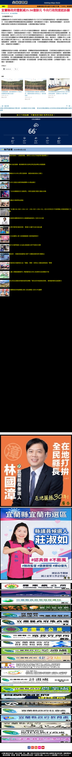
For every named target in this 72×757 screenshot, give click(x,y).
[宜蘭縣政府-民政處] (6, 685)
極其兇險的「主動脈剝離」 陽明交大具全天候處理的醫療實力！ (29, 155)
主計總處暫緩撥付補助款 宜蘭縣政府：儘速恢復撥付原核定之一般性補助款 (35, 93)
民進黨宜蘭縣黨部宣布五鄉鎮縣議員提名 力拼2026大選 (26, 218)
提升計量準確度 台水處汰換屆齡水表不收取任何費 (25, 245)
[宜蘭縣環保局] (36, 603)
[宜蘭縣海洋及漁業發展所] (36, 618)
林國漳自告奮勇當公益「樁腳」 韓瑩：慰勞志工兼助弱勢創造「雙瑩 (30, 263)
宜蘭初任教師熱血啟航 (16, 200)
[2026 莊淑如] (36, 579)
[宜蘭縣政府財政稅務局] (36, 646)
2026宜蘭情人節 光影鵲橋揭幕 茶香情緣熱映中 (23, 236)
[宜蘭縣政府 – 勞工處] (36, 742)
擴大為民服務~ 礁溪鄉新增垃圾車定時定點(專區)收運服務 (27, 164)
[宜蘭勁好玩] (36, 596)
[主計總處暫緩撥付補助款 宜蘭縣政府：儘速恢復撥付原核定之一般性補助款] (35, 84)
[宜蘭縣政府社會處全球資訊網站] (36, 713)
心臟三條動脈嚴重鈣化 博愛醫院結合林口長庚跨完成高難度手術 (29, 272)
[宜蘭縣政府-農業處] (36, 692)
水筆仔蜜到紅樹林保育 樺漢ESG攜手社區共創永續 (25, 227)
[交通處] (36, 654)
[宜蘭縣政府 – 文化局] (36, 728)
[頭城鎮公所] (36, 668)
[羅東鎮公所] (36, 589)
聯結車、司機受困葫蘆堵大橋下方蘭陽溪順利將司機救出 (27, 254)
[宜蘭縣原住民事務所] (36, 735)
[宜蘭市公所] (36, 632)
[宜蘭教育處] (36, 721)
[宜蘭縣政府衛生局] (36, 699)
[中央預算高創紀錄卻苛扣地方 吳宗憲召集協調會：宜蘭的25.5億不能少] (59, 84)
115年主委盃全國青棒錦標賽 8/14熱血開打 (22, 182)
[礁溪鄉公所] (36, 610)
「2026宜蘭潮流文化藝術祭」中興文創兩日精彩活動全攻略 (27, 191)
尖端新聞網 (14, 13)
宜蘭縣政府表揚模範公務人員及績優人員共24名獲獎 (25, 290)
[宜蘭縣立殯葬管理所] (36, 639)
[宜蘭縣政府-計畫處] (36, 683)
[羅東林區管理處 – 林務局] (36, 706)
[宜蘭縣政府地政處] (36, 625)
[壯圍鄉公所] (36, 675)
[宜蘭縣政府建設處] (36, 661)
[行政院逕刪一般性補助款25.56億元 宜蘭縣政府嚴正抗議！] (12, 84)
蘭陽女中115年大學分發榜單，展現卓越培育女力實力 (36, 173)
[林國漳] (36, 506)
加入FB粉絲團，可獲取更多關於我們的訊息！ (36, 115)
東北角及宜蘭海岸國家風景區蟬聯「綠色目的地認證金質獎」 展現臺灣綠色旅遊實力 (35, 281)
